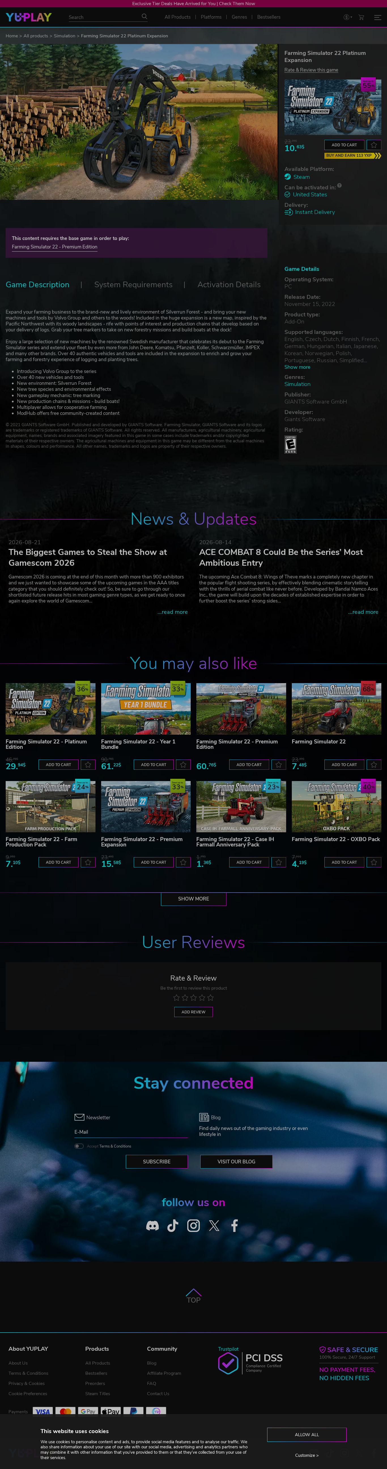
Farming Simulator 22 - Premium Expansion (142, 842)
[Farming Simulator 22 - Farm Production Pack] (50, 806)
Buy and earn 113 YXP (349, 155)
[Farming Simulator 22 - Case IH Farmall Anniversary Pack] (241, 806)
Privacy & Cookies (26, 1383)
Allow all (307, 1435)
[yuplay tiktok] (173, 1225)
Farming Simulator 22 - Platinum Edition (46, 744)
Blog (151, 1363)
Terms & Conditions (115, 1146)
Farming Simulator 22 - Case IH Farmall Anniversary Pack (235, 842)
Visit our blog (236, 1162)
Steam (302, 177)
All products (36, 36)
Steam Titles (97, 1394)
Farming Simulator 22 (319, 741)
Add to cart (344, 145)
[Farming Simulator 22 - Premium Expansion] (146, 806)
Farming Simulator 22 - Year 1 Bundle (138, 744)
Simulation (64, 36)
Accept (109, 1146)
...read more (173, 612)
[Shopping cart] (361, 17)
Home (12, 36)
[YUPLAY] (29, 17)
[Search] (144, 16)
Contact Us (158, 1394)
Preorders (95, 1383)
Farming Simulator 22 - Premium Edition (54, 247)
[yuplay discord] (152, 1225)
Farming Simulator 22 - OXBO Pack (336, 839)
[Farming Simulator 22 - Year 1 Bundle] (146, 708)
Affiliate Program (164, 1373)
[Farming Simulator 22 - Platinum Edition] (50, 708)
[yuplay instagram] (193, 1225)
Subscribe (157, 1162)
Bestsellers (96, 1373)
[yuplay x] (214, 1225)
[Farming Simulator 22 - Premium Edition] (241, 708)
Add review (193, 1012)
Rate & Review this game (311, 70)
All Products (97, 1363)
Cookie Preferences (27, 1394)
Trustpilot (228, 1349)
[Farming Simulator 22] (337, 708)
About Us (18, 1363)
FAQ (151, 1383)
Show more (297, 367)
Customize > (307, 1455)
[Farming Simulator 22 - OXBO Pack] (337, 806)
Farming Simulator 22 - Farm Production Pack (41, 842)
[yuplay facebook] (234, 1225)
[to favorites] (374, 145)
